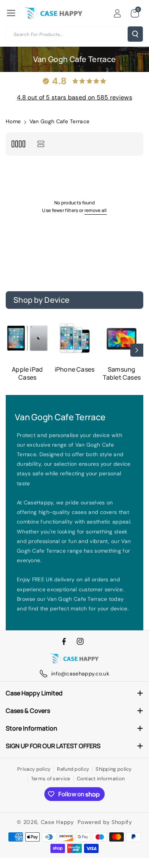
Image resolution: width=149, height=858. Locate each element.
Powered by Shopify (105, 822)
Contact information (101, 778)
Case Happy (57, 822)
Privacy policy (33, 769)
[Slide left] (12, 350)
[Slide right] (136, 350)
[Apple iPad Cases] (27, 338)
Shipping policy (114, 769)
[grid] (18, 144)
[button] (11, 13)
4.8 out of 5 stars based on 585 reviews (74, 97)
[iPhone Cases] (74, 338)
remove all (95, 210)
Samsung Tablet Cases (122, 373)
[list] (40, 144)
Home (13, 121)
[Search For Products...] (135, 34)
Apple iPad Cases (27, 373)
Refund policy (73, 769)
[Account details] (117, 13)
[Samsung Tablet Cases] (121, 338)
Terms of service (50, 778)
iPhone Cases (74, 369)
